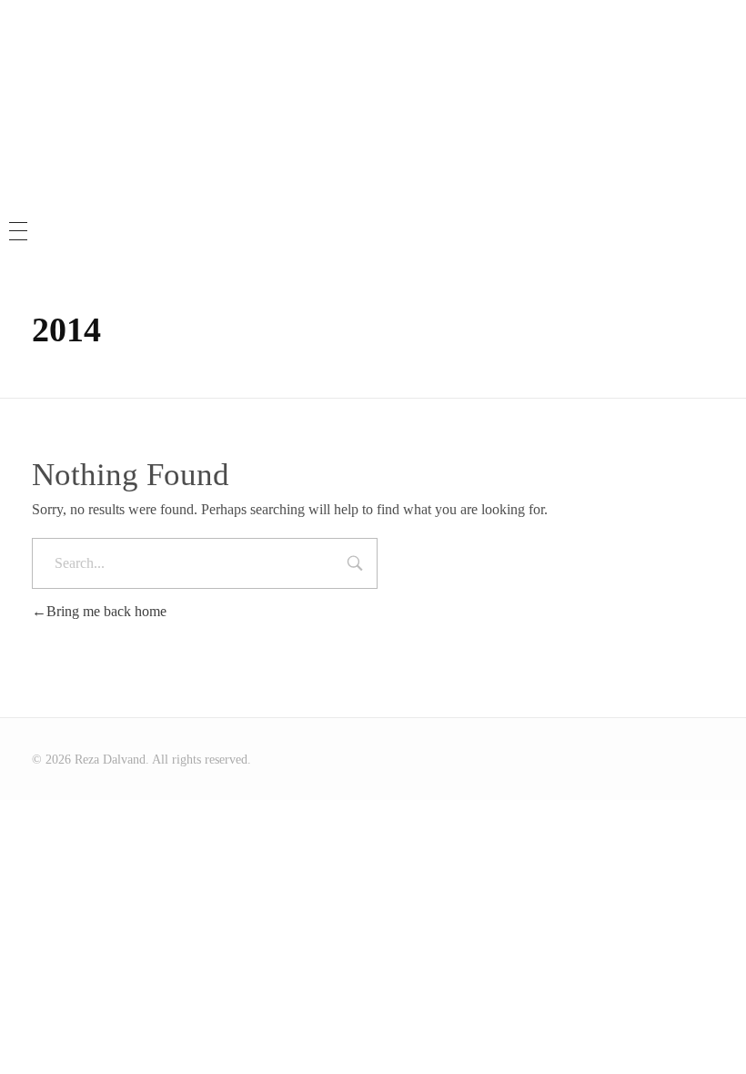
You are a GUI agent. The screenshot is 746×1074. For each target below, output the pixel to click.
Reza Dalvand (373, 63)
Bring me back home (106, 611)
